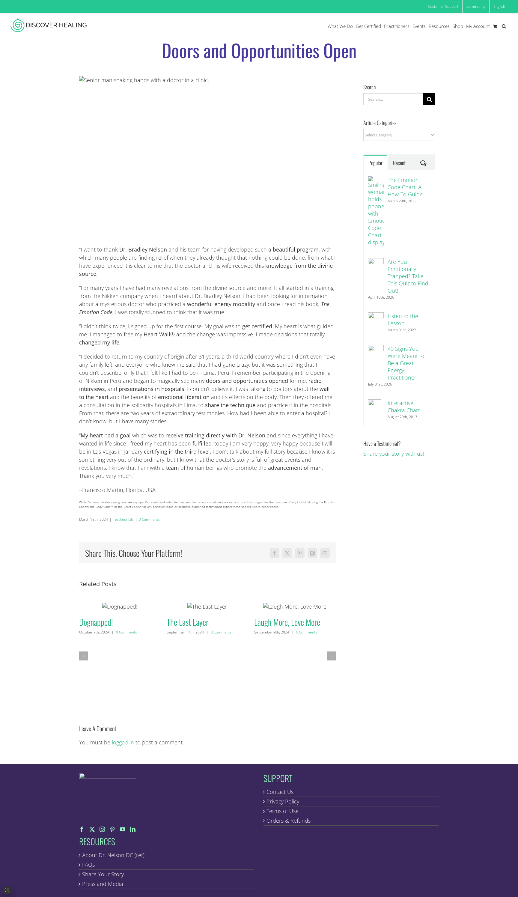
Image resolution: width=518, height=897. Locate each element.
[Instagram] (102, 829)
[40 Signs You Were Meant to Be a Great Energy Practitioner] (376, 349)
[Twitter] (92, 829)
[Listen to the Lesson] (376, 316)
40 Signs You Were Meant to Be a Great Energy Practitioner (406, 363)
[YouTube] (122, 829)
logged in (123, 742)
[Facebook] (82, 829)
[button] (504, 26)
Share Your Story (103, 874)
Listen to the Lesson (403, 319)
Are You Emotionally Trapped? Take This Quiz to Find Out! (408, 276)
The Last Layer (207, 606)
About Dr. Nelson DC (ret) (113, 855)
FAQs (88, 864)
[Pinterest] (112, 829)
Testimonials (123, 519)
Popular (375, 163)
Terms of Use (282, 811)
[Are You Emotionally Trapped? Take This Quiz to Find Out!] (376, 262)
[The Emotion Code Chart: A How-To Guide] (376, 180)
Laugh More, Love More (294, 606)
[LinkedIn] (132, 829)
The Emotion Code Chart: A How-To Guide (405, 187)
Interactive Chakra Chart (404, 406)
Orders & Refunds (288, 820)
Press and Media (102, 883)
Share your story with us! (393, 453)
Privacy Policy (282, 801)
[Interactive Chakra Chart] (374, 403)
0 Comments (149, 519)
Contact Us (279, 791)
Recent (399, 163)
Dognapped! (119, 606)
